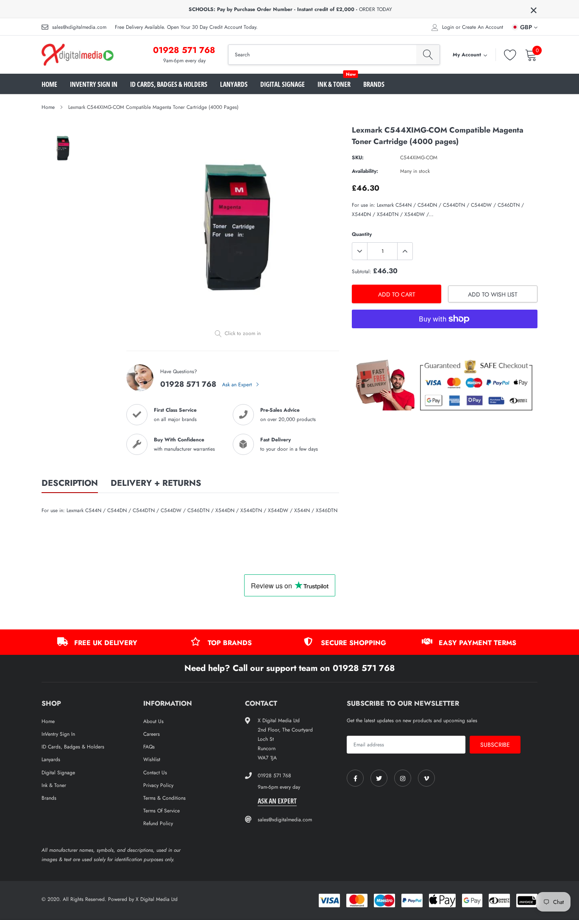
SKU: (358, 157)
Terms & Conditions (164, 798)
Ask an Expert (237, 384)
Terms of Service (161, 811)
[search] (428, 54)
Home (49, 84)
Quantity (362, 234)
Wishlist (151, 759)
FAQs (149, 747)
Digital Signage (282, 84)
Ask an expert (277, 801)
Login (448, 27)
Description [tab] (70, 483)
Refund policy (158, 823)
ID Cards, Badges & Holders (168, 84)
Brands (373, 84)
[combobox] (322, 54)
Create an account (482, 27)
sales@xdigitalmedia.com (79, 27)
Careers (151, 734)
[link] (355, 778)
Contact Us (155, 772)
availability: (365, 171)
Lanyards (234, 84)
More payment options (444, 339)
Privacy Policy (158, 785)
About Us (153, 721)
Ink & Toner (334, 84)
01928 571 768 (184, 50)
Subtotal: (361, 271)
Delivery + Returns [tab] (156, 483)
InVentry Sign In (93, 84)
